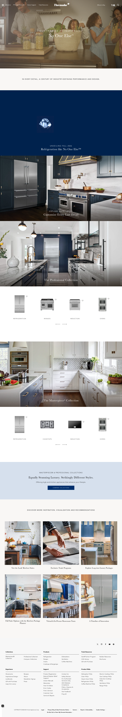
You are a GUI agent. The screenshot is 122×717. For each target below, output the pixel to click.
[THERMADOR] (62, 4)
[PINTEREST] (113, 644)
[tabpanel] (19, 306)
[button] (3, 5)
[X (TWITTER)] (97, 644)
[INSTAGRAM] (101, 644)
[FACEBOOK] (105, 644)
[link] (118, 5)
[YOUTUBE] (109, 644)
